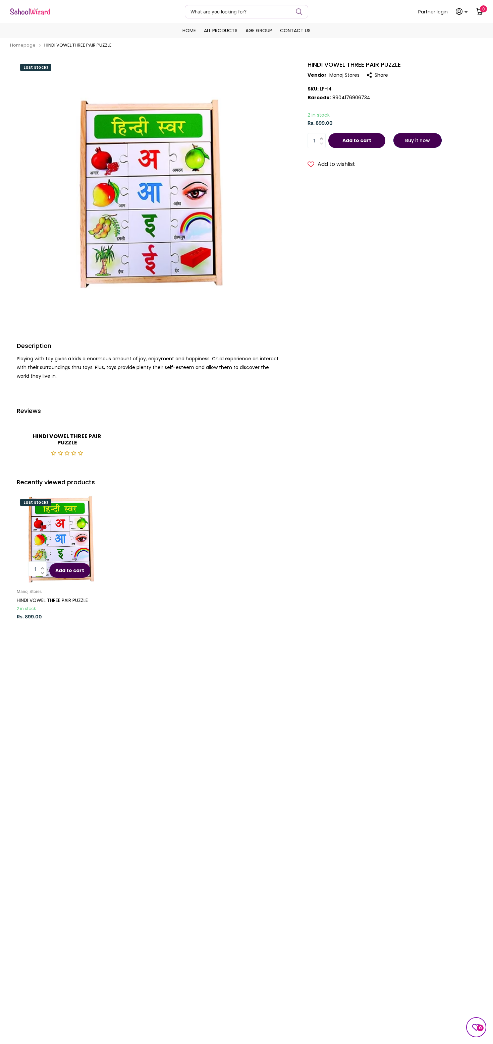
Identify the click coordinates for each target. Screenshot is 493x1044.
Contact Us (295, 30)
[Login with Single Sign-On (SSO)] (462, 11)
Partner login (433, 11)
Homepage (23, 45)
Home (189, 30)
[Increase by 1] (323, 134)
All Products (220, 30)
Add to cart (356, 140)
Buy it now (417, 140)
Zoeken (299, 11)
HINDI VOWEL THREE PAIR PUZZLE (52, 600)
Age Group (258, 30)
